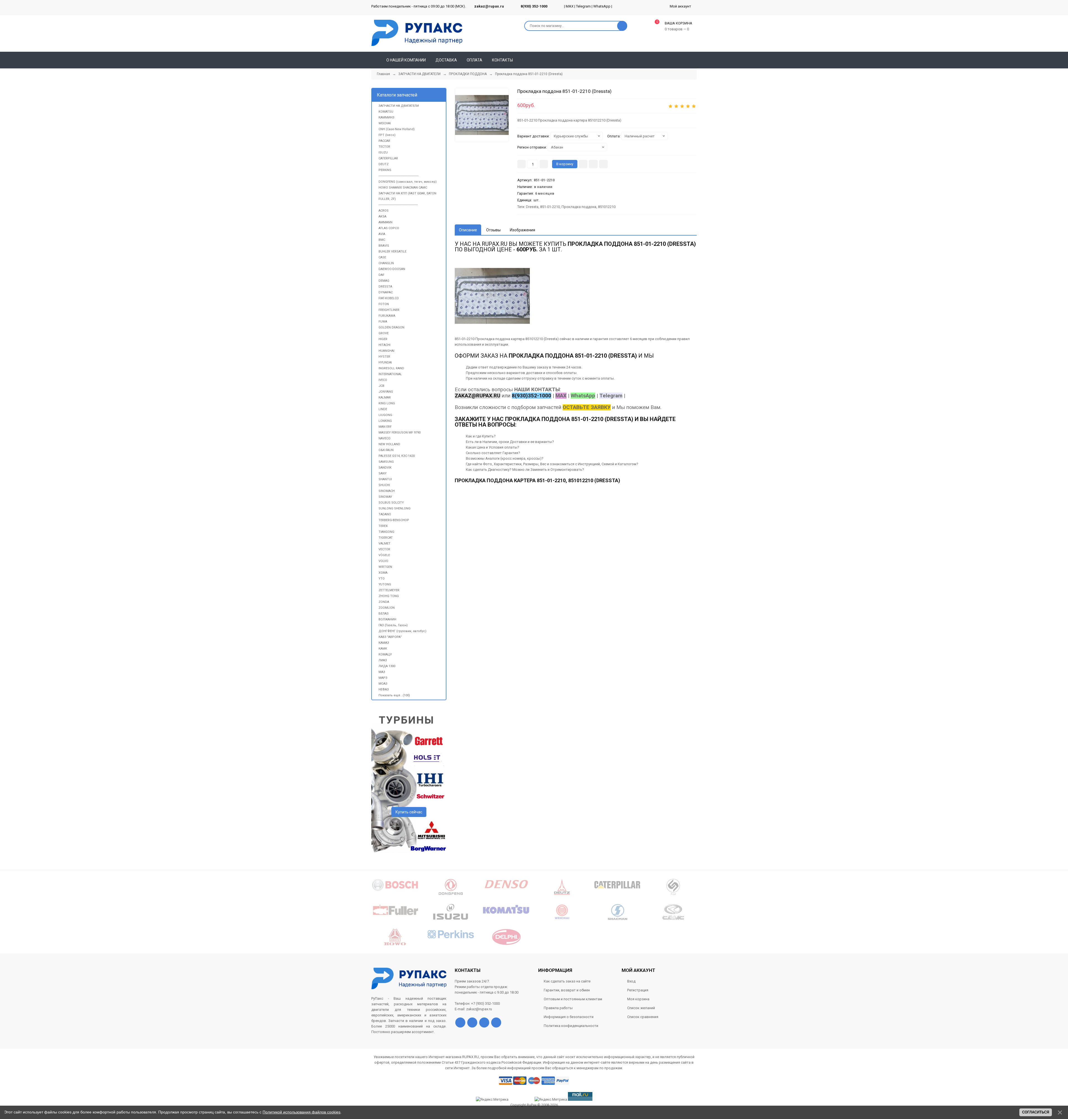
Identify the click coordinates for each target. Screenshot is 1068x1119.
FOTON (384, 304)
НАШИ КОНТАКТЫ (537, 390)
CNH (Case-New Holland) (397, 129)
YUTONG (385, 584)
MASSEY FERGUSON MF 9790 (400, 432)
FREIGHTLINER (389, 310)
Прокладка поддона (579, 207)
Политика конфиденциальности (571, 1026)
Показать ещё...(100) (394, 695)
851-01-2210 (550, 207)
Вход (631, 981)
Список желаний (641, 1008)
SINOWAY (385, 497)
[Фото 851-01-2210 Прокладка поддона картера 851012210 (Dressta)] (482, 115)
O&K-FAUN (386, 450)
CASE (382, 257)
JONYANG (386, 391)
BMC (382, 240)
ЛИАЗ (383, 660)
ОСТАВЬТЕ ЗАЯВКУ (587, 407)
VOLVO (383, 561)
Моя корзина (638, 999)
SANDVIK (385, 467)
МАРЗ (383, 678)
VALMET (384, 543)
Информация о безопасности (569, 1017)
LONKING (385, 421)
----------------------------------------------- (398, 205)
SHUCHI (384, 485)
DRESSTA (385, 286)
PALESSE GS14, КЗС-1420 (397, 456)
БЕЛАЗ (384, 613)
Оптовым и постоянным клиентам (573, 999)
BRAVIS (384, 245)
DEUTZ (384, 164)
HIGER (383, 339)
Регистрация (637, 990)
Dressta (532, 207)
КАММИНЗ (386, 117)
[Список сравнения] (694, 60)
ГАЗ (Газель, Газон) (393, 625)
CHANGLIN (386, 263)
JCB (381, 386)
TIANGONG (386, 532)
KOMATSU (386, 111)
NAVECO (384, 438)
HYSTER (384, 356)
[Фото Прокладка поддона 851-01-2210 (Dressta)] (492, 295)
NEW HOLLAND (389, 444)
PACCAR (384, 141)
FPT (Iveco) (387, 135)
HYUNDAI (385, 362)
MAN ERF (385, 427)
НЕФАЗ (384, 689)
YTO (382, 578)
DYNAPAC (386, 292)
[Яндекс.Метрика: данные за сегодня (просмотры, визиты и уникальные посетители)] (551, 1099)
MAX (569, 6)
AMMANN (385, 222)
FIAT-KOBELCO (389, 298)
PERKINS (385, 170)
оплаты (570, 373)
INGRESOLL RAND (391, 368)
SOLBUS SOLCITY (391, 502)
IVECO (383, 380)
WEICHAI (385, 123)
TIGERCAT (386, 537)
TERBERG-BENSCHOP (394, 520)
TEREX (383, 526)
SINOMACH (387, 491)
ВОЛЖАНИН (387, 619)
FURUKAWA (387, 316)
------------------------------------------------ (399, 176)
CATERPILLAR (388, 158)
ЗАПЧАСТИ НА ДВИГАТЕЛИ (399, 106)
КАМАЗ (384, 643)
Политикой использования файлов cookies (301, 1112)
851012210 (606, 207)
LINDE (383, 409)
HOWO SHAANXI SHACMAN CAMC (403, 187)
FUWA (383, 321)
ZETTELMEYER (389, 590)
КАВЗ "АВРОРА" (390, 637)
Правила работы (558, 1008)
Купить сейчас (408, 812)
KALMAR (385, 397)
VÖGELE (384, 555)
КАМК (383, 648)
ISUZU (383, 152)
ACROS (384, 210)
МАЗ (382, 672)
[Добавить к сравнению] (603, 164)
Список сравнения (642, 1017)
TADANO (385, 514)
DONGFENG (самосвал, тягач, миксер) (408, 182)
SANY (383, 473)
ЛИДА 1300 (387, 666)
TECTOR (384, 146)
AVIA (382, 234)
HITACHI (384, 345)
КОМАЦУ (385, 654)
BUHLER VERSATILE (392, 251)
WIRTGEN (385, 567)
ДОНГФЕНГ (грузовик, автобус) (402, 631)
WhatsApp (601, 6)
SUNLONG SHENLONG (395, 508)
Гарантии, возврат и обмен (567, 990)
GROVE (384, 333)
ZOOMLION (387, 608)
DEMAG (384, 281)
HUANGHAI (386, 351)
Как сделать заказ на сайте (567, 981)
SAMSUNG (386, 462)
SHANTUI (385, 479)
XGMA (383, 573)
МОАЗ (383, 683)
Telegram (583, 6)
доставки (534, 373)
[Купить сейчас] (583, 164)
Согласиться (1035, 1112)
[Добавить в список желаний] (593, 164)
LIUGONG (385, 415)
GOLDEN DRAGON (391, 327)
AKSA (382, 216)
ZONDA (384, 602)
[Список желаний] (684, 60)
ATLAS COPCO (389, 228)
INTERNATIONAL (390, 374)
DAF (381, 275)
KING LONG (387, 403)
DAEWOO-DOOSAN (392, 269)
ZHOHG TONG (389, 596)
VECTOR (384, 549)
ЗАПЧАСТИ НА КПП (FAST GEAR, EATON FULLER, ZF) (407, 196)
